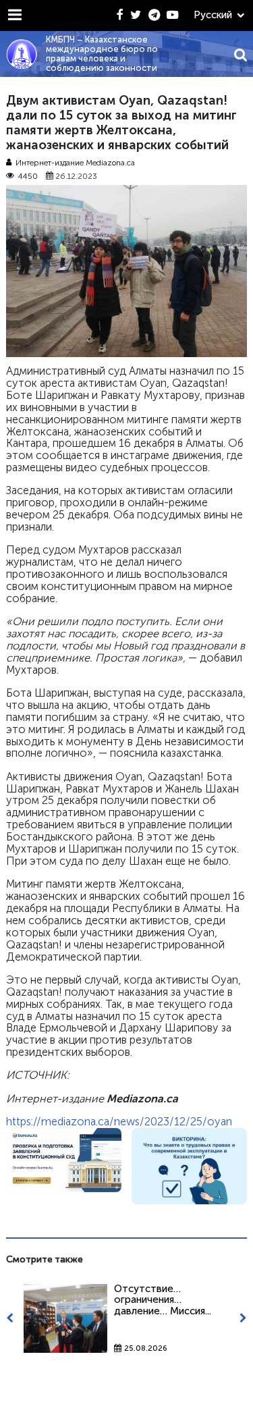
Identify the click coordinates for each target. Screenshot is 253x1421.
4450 (28, 176)
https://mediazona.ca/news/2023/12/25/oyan (119, 1121)
